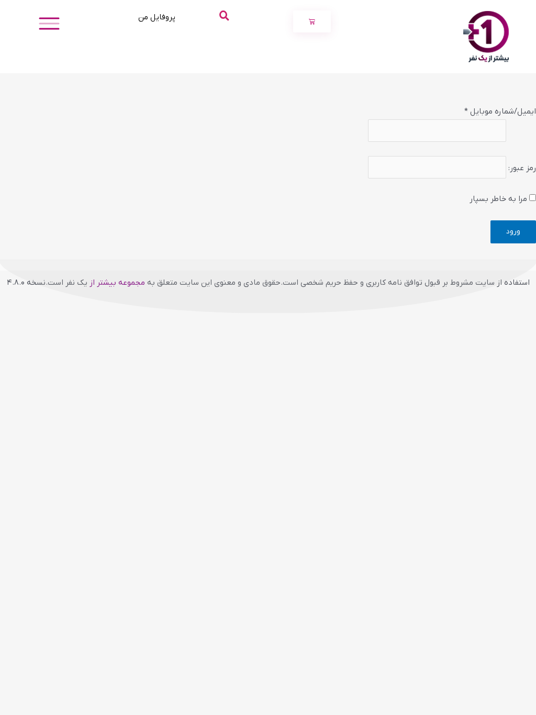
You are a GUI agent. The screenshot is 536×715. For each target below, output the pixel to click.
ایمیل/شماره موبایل (500, 111)
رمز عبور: (522, 168)
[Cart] (312, 21)
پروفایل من (156, 17)
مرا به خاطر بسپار (499, 199)
